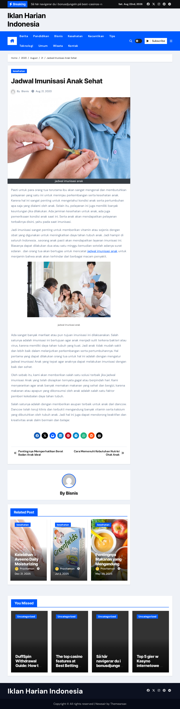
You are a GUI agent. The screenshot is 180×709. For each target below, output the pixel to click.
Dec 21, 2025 (23, 574)
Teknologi (26, 46)
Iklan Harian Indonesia (27, 19)
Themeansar (118, 704)
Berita (24, 36)
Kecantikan (96, 36)
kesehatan (19, 71)
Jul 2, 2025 (62, 574)
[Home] (12, 41)
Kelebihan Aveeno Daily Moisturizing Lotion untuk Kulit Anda (26, 564)
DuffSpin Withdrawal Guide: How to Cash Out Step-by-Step (29, 665)
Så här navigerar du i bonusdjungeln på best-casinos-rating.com (109, 668)
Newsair (100, 704)
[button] (171, 41)
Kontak (73, 46)
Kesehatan (75, 36)
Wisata (58, 46)
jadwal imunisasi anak (102, 251)
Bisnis (58, 36)
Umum (43, 46)
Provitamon (27, 568)
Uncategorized (26, 616)
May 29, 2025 (103, 574)
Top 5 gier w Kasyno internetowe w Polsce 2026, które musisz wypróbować (150, 668)
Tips (112, 36)
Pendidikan (41, 36)
